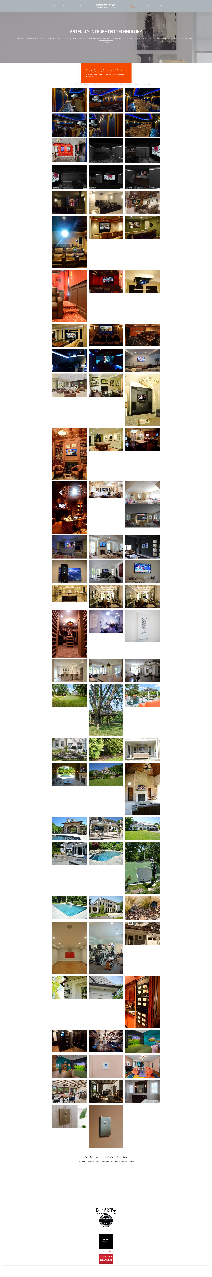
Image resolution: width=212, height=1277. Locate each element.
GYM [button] (77, 84)
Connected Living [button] (72, 5)
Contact (155, 5)
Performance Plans (144, 5)
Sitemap (102, 1268)
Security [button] (137, 84)
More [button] (107, 84)
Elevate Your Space (106, 1165)
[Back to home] (106, 6)
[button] (69, 100)
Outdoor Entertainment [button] (122, 84)
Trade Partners (123, 5)
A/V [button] (70, 84)
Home (55, 5)
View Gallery (106, 42)
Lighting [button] (86, 84)
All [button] (63, 84)
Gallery (133, 5)
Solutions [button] (83, 5)
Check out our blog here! (104, 1185)
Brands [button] (91, 5)
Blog (161, 5)
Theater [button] (148, 84)
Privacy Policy (109, 1268)
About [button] (62, 5)
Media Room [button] (97, 84)
